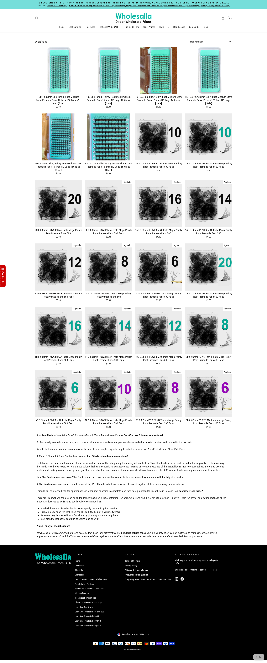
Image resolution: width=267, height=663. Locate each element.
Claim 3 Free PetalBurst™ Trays (88, 602)
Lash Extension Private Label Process (91, 579)
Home (62, 27)
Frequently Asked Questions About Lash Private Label (148, 579)
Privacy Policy (131, 565)
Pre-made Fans (132, 27)
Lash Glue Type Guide (84, 607)
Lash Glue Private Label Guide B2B (89, 612)
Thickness (90, 27)
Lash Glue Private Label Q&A (87, 616)
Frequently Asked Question (136, 575)
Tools (161, 27)
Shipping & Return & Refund (136, 570)
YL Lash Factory (82, 593)
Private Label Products (84, 584)
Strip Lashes (179, 27)
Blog (206, 27)
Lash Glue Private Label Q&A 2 (88, 621)
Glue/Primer (149, 27)
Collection (79, 565)
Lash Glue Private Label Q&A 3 (88, 625)
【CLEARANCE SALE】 (110, 27)
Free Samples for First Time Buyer (89, 588)
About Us (79, 570)
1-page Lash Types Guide (85, 598)
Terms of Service (132, 561)
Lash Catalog (75, 27)
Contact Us (194, 27)
